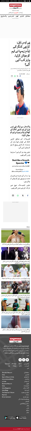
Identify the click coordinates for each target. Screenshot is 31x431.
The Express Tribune (8, 393)
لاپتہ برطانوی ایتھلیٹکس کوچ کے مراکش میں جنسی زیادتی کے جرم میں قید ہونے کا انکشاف (16, 262)
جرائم (28, 413)
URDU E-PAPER (13, 1)
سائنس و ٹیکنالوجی (24, 404)
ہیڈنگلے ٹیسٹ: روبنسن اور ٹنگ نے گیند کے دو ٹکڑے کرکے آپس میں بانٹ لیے (16, 331)
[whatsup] (18, 195)
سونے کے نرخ (26, 397)
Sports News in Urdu (8, 377)
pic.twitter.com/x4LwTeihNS (20, 166)
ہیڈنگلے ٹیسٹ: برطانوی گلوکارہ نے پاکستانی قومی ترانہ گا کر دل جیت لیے (16, 245)
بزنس (28, 408)
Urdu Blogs (5, 390)
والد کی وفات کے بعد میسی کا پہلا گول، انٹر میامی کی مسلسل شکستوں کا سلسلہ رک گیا (15, 296)
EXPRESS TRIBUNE (5, 1)
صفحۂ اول (27, 16)
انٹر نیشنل (26, 381)
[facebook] (27, 195)
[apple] (21, 418)
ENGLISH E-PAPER (22, 1)
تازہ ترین (22, 16)
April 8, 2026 (25, 171)
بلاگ (28, 406)
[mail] (13, 195)
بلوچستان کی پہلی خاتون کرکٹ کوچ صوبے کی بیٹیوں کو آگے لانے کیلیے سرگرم (15, 314)
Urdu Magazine (6, 388)
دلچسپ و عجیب (25, 393)
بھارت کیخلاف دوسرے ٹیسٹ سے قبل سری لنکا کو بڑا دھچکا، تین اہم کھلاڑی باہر (16, 279)
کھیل (17, 16)
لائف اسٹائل (26, 388)
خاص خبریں (11, 16)
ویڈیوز (27, 410)
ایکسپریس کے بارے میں (26, 366)
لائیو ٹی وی (16, 13)
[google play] (10, 418)
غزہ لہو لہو (26, 377)
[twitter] (23, 195)
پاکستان (5, 16)
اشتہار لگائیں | (11, 13)
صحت (27, 395)
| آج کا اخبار (20, 13)
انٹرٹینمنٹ (26, 386)
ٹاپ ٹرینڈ (27, 390)
